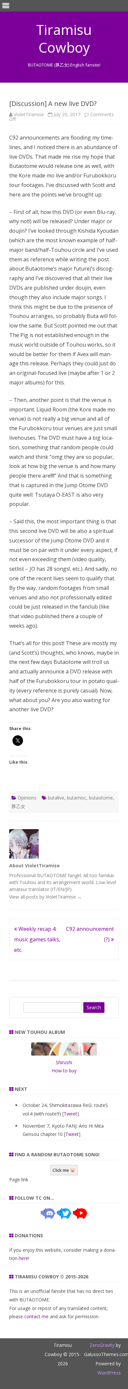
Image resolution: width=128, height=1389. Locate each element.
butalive (56, 798)
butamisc (76, 798)
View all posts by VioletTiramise (45, 897)
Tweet (70, 1114)
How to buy (64, 1070)
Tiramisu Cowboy (64, 38)
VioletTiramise (29, 114)
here (23, 1258)
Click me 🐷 (64, 1170)
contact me (36, 1316)
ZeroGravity (102, 1345)
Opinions (27, 798)
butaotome (101, 798)
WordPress (109, 1373)
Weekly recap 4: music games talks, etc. (37, 939)
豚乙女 (18, 806)
